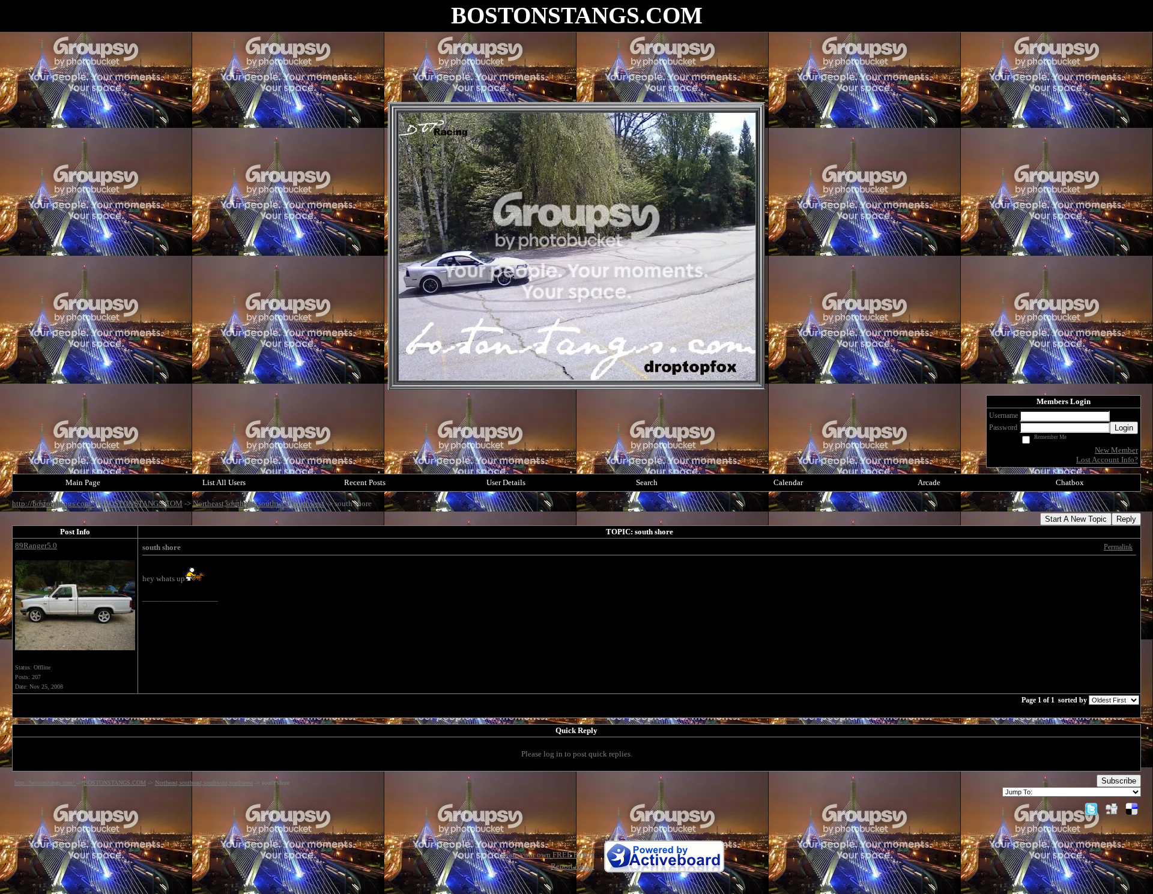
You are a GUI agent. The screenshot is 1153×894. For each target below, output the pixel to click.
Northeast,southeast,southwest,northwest (258, 503)
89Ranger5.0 (36, 545)
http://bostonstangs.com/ (53, 503)
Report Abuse (573, 866)
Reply (1126, 519)
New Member (1116, 450)
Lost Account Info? (1107, 459)
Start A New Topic (1076, 519)
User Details (505, 482)
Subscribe (1118, 780)
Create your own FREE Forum (546, 854)
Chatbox (1070, 482)
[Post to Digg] (1112, 808)
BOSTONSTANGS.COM (143, 503)
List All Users (224, 482)
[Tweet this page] (1091, 808)
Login (1124, 427)
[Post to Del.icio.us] (1131, 808)
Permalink (1118, 547)
